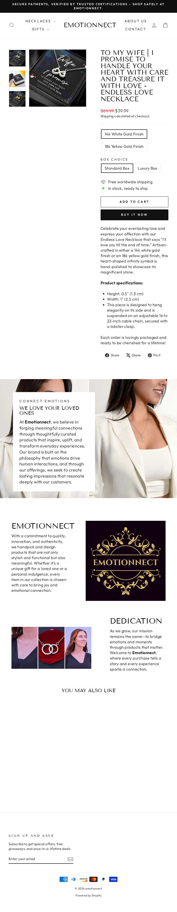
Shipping (107, 116)
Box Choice (114, 159)
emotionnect (90, 25)
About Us (136, 21)
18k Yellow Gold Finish (124, 146)
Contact (135, 29)
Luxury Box (147, 168)
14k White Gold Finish (124, 134)
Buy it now (134, 215)
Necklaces (38, 21)
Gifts (39, 29)
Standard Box (117, 168)
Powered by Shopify (88, 895)
